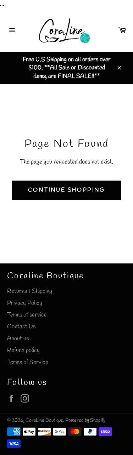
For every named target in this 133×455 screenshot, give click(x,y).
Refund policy (23, 350)
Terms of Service (27, 362)
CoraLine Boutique (44, 420)
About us (18, 339)
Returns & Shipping (29, 291)
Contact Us (21, 327)
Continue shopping (66, 190)
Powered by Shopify (85, 420)
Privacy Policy (24, 303)
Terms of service (27, 315)
